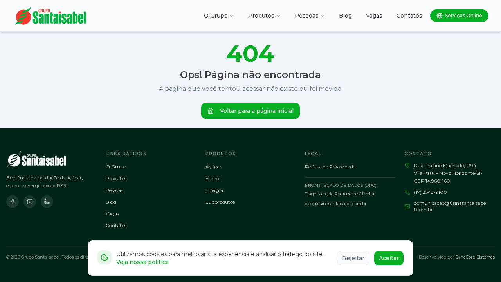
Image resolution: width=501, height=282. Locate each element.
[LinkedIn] (47, 201)
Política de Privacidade (330, 167)
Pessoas (307, 15)
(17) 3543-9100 (430, 192)
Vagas (374, 15)
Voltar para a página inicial (257, 110)
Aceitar (389, 258)
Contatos (409, 15)
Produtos (261, 15)
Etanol (212, 178)
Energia (214, 190)
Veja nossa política (142, 262)
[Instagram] (29, 201)
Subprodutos (220, 202)
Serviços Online (463, 15)
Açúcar (213, 167)
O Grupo (216, 15)
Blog (345, 15)
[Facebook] (12, 201)
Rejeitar (353, 258)
